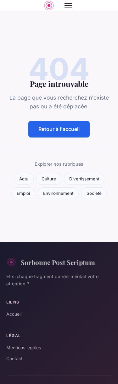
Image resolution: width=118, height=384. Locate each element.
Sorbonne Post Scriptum (58, 262)
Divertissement (84, 178)
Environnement (58, 193)
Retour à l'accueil (59, 129)
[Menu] (68, 6)
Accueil (13, 314)
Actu (23, 178)
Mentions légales (23, 347)
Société (94, 193)
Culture (49, 178)
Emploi (23, 193)
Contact (14, 358)
